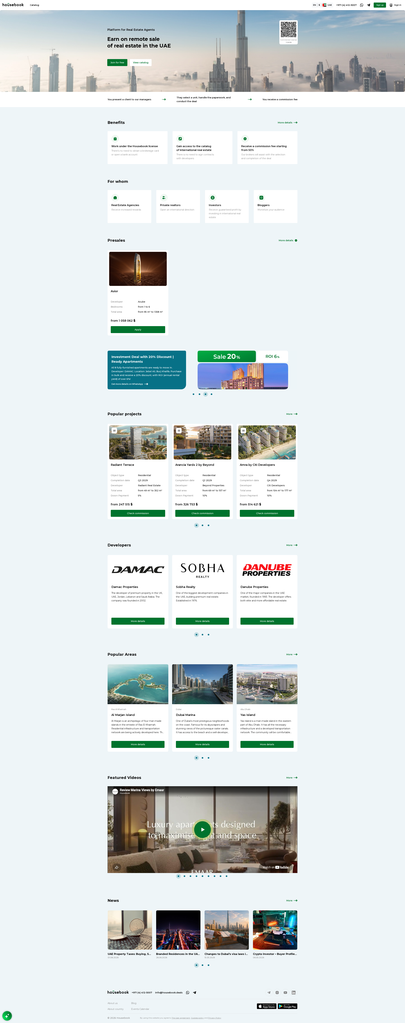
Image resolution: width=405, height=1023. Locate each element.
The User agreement (181, 1018)
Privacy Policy (214, 1018)
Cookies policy (197, 1018)
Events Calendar (140, 1009)
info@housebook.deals (169, 992)
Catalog (34, 5)
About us (113, 1003)
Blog (133, 1003)
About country (116, 1009)
